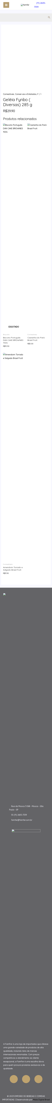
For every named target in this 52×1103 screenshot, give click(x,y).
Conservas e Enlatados (25, 94)
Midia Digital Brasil (41, 1099)
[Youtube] (26, 1079)
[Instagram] (38, 1079)
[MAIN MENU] (6, 5)
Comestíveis (8, 94)
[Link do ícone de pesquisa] (49, 17)
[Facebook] (14, 1079)
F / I (39, 94)
